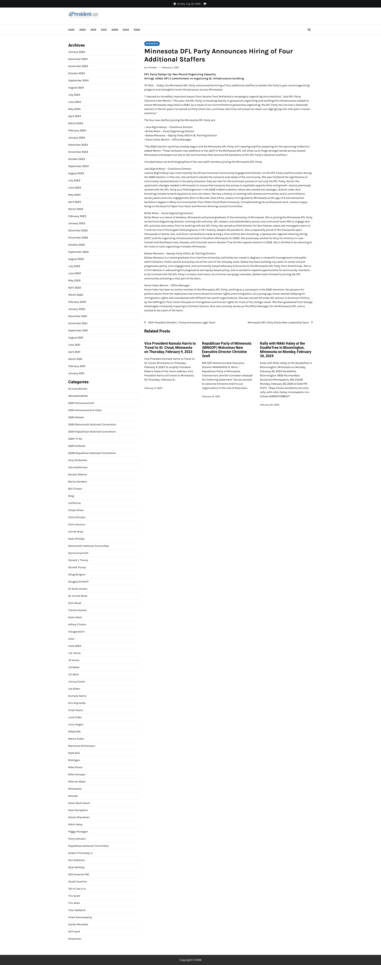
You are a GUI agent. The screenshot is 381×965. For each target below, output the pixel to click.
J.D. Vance (74, 653)
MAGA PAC (74, 731)
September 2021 (78, 330)
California (74, 503)
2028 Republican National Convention (92, 453)
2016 (93, 29)
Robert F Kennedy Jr (80, 853)
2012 (104, 29)
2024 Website (76, 446)
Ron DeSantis (76, 860)
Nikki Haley (75, 824)
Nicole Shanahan (78, 817)
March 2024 (75, 123)
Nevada (73, 796)
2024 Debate (76, 417)
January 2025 (76, 52)
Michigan (74, 760)
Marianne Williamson (81, 746)
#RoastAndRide (78, 396)
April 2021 (74, 352)
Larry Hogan (75, 724)
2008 (115, 29)
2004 (126, 29)
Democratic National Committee (88, 546)
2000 (137, 29)
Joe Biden (74, 688)
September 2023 (78, 166)
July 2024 (74, 94)
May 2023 (74, 194)
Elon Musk (74, 603)
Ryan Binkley (76, 867)
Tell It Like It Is (77, 888)
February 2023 (77, 216)
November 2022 (78, 237)
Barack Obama (77, 474)
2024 (71, 29)
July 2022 (74, 266)
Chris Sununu (76, 524)
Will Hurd (74, 931)
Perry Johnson (77, 838)
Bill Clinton (75, 488)
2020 (82, 29)
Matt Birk (74, 753)
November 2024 (78, 66)
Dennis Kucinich (78, 553)
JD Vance (73, 660)
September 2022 (78, 252)
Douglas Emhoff (78, 581)
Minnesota (152, 43)
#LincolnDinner (77, 388)
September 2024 (78, 80)
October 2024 (76, 73)
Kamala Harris (77, 696)
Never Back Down (79, 803)
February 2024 (77, 130)
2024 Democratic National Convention (92, 424)
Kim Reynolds (77, 703)
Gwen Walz (75, 617)
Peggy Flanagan (78, 831)
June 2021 (74, 344)
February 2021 (77, 366)
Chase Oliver (76, 510)
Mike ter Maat (77, 781)
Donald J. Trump (78, 560)
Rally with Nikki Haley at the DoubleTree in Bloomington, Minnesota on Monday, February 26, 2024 (285, 349)
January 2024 (76, 137)
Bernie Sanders (77, 481)
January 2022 (76, 309)
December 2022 (78, 230)
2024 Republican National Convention (92, 431)
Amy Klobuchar (77, 460)
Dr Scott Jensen (77, 588)
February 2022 (77, 302)
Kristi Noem (75, 710)
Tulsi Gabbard (76, 910)
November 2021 (78, 323)
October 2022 (76, 244)
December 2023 (78, 144)
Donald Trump (77, 567)
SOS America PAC (78, 874)
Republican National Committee (88, 846)
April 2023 (74, 202)
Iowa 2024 (74, 646)
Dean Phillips (76, 538)
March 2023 (75, 209)
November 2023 (78, 152)
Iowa (71, 638)
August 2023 (76, 173)
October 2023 (76, 159)
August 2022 (76, 259)
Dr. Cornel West (77, 596)
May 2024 (74, 109)
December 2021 (77, 316)
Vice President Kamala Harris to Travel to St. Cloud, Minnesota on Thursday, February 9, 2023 (170, 347)
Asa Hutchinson (78, 467)
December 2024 (78, 59)
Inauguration (76, 631)
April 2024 (74, 116)
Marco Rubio (76, 738)
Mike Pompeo (76, 774)
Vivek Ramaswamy (80, 917)
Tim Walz (74, 903)
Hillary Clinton (77, 624)
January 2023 (76, 223)
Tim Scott (74, 896)
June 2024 (74, 102)
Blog (71, 496)
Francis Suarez (77, 610)
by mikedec (150, 67)
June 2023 (74, 187)
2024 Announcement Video (85, 410)
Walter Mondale (78, 924)
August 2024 (76, 87)
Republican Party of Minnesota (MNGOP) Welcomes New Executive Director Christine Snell (226, 349)
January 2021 (76, 373)
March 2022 (75, 294)
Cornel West (75, 531)
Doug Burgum (77, 574)
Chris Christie (76, 517)
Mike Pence (75, 767)
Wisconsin (74, 938)
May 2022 (74, 280)
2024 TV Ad (75, 438)
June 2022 (74, 273)
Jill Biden (74, 667)
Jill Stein (73, 674)
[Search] (309, 29)
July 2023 (74, 180)
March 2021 (75, 359)
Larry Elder (75, 717)
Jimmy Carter (76, 681)
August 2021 (75, 337)
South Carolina (77, 881)
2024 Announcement (81, 403)
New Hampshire (78, 810)
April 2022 (74, 287)
